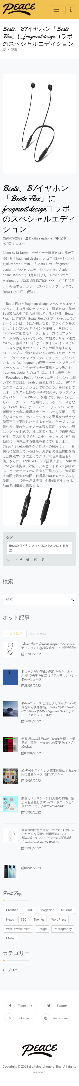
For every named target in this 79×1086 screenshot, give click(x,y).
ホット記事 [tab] (14, 633)
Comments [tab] (38, 633)
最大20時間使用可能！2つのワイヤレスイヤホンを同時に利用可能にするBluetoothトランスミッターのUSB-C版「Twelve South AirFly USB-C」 (47, 836)
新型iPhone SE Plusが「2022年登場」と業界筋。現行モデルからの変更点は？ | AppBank (48, 743)
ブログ (12, 970)
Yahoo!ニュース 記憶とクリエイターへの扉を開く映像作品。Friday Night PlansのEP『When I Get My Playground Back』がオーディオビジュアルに (48, 709)
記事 (14, 50)
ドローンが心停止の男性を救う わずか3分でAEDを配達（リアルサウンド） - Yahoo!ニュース (48, 675)
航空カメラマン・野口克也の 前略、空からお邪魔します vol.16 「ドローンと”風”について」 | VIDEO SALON (47, 802)
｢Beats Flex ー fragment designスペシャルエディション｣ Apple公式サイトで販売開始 (48, 646)
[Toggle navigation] (56, 9)
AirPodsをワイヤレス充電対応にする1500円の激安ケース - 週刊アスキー (48, 772)
